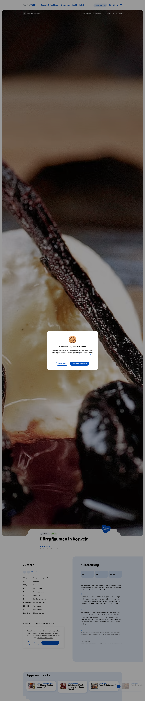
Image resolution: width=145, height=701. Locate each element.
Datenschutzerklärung (85, 354)
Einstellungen (62, 363)
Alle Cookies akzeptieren (79, 363)
